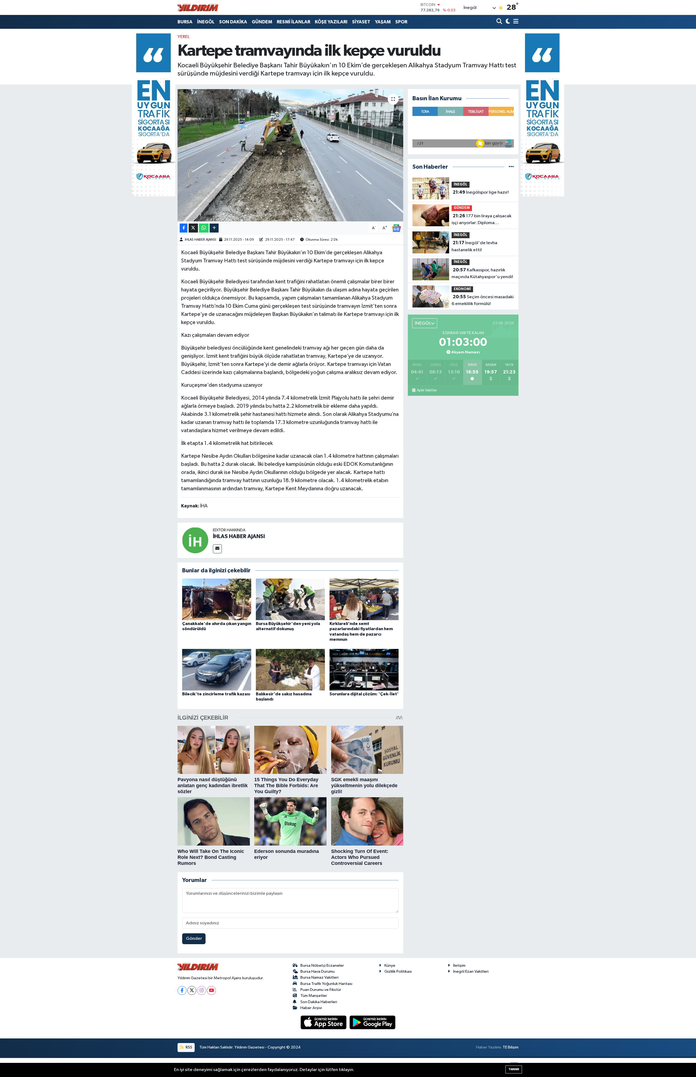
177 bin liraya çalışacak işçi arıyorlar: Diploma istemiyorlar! (481, 220)
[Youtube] (211, 990)
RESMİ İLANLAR (293, 22)
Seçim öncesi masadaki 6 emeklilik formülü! (483, 300)
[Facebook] (182, 990)
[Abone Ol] (396, 228)
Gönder (194, 938)
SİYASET (361, 22)
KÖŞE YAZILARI (331, 22)
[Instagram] (201, 990)
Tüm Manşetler (313, 996)
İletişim (459, 965)
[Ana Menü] (515, 22)
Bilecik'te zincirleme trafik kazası (216, 694)
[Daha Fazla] (214, 228)
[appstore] (324, 1022)
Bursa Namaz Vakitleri (319, 977)
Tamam (513, 1069)
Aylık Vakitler (427, 390)
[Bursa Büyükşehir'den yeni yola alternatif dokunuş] (290, 599)
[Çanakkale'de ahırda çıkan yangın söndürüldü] (216, 599)
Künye (389, 965)
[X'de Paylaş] (193, 228)
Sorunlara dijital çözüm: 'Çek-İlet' (364, 694)
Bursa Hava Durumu (317, 971)
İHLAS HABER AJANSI (200, 239)
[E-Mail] (217, 548)
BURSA (185, 22)
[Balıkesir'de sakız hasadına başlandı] (290, 669)
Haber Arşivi (311, 1008)
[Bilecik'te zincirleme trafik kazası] (216, 669)
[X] (191, 990)
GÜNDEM (262, 22)
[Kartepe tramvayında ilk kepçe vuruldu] (290, 155)
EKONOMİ (462, 289)
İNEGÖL (206, 22)
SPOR (401, 22)
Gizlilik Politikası (398, 971)
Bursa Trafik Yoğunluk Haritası (326, 984)
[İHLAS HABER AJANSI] (195, 540)
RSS (188, 1047)
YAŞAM (383, 22)
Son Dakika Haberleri (318, 1002)
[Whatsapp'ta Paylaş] (204, 228)
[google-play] (373, 1022)
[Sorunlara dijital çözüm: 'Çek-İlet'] (364, 669)
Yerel (183, 36)
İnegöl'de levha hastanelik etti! (474, 246)
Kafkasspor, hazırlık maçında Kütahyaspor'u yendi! (482, 274)
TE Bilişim (510, 1047)
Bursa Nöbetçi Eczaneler (322, 965)
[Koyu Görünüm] (507, 22)
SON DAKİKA (233, 22)
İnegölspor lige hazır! (481, 192)
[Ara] (499, 22)
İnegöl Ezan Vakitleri (471, 971)
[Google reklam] (153, 114)
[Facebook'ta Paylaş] (183, 228)
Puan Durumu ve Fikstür (320, 990)
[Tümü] (511, 167)
